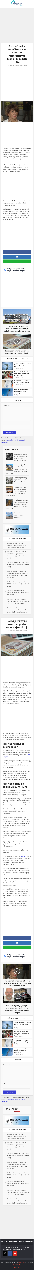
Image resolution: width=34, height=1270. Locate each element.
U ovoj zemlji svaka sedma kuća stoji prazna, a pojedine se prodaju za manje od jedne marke (16, 469)
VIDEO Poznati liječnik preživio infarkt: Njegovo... (22, 381)
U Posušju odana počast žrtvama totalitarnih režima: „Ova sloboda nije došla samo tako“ (18, 610)
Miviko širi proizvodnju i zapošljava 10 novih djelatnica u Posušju (21, 480)
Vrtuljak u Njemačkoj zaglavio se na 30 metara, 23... (21, 391)
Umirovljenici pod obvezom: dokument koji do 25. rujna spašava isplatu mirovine (16, 545)
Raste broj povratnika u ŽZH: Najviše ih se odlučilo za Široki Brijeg (18, 565)
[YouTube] (15, 1253)
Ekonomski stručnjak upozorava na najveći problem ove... (21, 373)
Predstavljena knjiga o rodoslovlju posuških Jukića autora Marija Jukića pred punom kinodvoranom (16, 491)
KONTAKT (17, 1267)
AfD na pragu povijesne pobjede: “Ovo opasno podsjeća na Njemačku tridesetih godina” (18, 601)
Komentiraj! (6, 405)
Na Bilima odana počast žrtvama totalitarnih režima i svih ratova (18, 593)
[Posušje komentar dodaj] (17, 529)
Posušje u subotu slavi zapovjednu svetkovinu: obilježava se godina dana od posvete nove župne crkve (17, 504)
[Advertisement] (17, 25)
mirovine (22, 856)
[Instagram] (5, 1253)
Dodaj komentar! (22, 65)
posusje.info (21, 1262)
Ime (4, 424)
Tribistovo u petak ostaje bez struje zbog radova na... (22, 364)
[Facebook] (10, 1253)
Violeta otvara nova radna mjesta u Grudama (20, 515)
